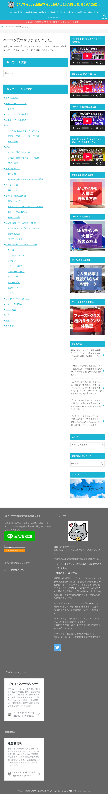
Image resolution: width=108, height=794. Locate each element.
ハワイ (8, 315)
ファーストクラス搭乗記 (17, 114)
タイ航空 (12, 250)
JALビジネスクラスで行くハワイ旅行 (25, 206)
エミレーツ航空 (15, 266)
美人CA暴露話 (12, 98)
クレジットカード (54, 17)
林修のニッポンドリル (66, 573)
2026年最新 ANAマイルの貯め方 (35, 12)
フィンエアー (14, 277)
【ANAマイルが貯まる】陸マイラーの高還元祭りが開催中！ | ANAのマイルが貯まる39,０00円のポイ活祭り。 (86, 370)
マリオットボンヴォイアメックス (23, 228)
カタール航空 (14, 282)
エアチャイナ (14, 288)
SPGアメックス (15, 239)
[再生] (73, 63)
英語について (14, 201)
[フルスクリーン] (101, 63)
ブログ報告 (10, 309)
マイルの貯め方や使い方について (23, 130)
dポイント (12, 109)
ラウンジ (12, 261)
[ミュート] (97, 63)
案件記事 (12, 174)
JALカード (13, 190)
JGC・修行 (13, 141)
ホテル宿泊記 (14, 233)
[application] (87, 55)
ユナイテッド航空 (16, 271)
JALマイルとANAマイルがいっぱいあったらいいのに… (52, 791)
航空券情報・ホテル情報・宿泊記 (21, 223)
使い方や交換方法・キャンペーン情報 (25, 179)
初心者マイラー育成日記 (17, 299)
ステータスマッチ (16, 255)
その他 (11, 293)
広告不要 (9, 326)
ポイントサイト (93, 12)
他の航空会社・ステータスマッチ (21, 244)
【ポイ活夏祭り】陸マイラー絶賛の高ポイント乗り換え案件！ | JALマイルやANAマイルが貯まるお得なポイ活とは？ (86, 404)
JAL (7, 125)
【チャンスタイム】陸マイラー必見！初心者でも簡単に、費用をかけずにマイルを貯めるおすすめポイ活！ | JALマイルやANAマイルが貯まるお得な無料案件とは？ (86, 388)
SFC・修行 (13, 163)
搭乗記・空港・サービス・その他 (23, 136)
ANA (7, 147)
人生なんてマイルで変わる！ (76, 12)
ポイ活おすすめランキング (56, 12)
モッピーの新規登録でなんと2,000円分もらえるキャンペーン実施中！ (55, 22)
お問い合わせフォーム (14, 569)
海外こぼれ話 (14, 217)
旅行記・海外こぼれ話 (15, 196)
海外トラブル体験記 (17, 212)
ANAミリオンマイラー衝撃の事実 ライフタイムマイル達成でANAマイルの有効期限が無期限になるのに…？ (86, 354)
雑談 (7, 320)
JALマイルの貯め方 (16, 12)
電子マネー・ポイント (15, 103)
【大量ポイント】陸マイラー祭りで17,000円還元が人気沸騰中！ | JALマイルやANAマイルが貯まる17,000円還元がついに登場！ (85, 420)
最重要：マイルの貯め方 (17, 120)
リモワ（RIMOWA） (15, 304)
